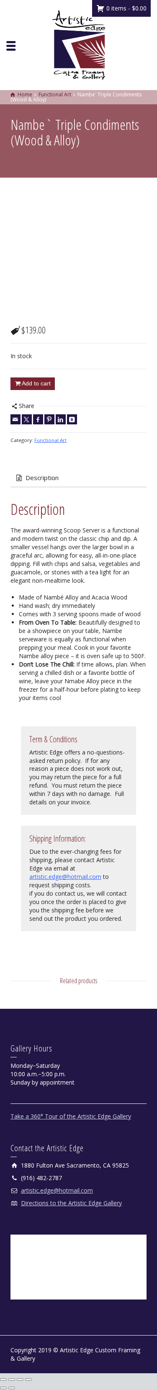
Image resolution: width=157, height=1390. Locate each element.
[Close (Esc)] (28, 1379)
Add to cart (36, 383)
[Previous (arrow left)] (3, 1388)
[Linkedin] (61, 419)
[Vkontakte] (72, 419)
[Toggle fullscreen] (11, 1379)
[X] (27, 419)
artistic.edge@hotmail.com (65, 877)
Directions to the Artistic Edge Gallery (71, 1203)
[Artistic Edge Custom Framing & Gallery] (79, 44)
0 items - (126, 8)
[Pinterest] (49, 419)
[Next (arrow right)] (11, 1388)
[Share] (20, 1379)
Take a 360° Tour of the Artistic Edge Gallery (70, 1116)
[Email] (15, 419)
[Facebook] (38, 419)
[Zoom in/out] (3, 1379)
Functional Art (50, 440)
